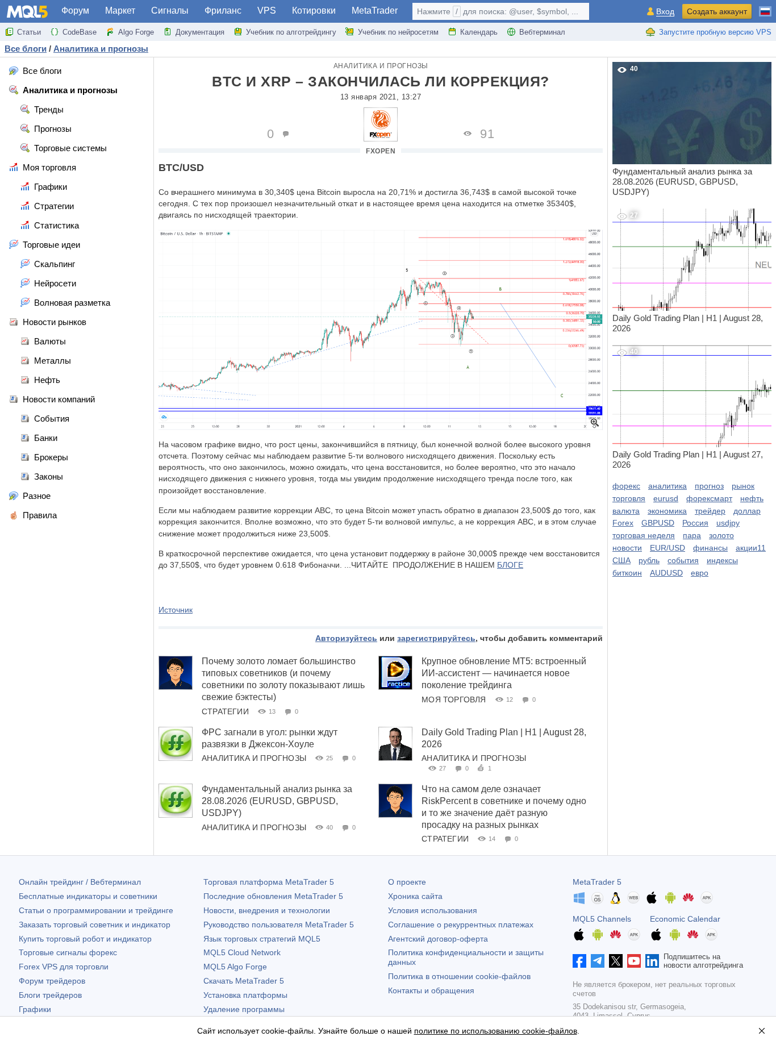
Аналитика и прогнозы (380, 66)
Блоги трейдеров (50, 995)
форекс (626, 485)
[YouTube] (634, 961)
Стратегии (225, 711)
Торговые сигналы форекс (68, 952)
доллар (747, 510)
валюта (626, 510)
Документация (200, 32)
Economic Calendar (685, 918)
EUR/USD (667, 547)
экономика (667, 510)
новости (627, 547)
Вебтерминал (542, 32)
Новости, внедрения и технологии (266, 910)
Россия (695, 522)
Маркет (120, 10)
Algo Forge (136, 32)
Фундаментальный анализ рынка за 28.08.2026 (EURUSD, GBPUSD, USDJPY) (277, 801)
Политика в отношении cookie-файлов (459, 976)
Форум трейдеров (52, 980)
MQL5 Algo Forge (235, 966)
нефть (752, 498)
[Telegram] (597, 961)
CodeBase (79, 32)
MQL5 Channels (602, 918)
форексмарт (709, 498)
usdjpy (728, 522)
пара (692, 535)
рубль (649, 560)
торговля (628, 498)
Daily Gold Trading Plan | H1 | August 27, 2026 (687, 408)
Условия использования (432, 910)
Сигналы (170, 10)
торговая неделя (643, 535)
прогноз (709, 485)
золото (721, 535)
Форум (75, 10)
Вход (665, 11)
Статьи (29, 32)
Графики (35, 1009)
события (683, 560)
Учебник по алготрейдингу (291, 32)
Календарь (479, 32)
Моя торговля (454, 699)
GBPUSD (657, 522)
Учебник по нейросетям (398, 32)
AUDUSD (666, 572)
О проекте (407, 881)
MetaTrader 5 (597, 881)
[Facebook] (579, 961)
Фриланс (223, 10)
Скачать (243, 980)
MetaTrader (375, 10)
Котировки (314, 10)
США (621, 560)
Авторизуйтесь (346, 638)
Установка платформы (245, 995)
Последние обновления (273, 896)
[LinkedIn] (652, 961)
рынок (743, 485)
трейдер (710, 510)
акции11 (751, 547)
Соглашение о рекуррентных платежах (460, 924)
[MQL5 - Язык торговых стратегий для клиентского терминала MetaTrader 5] (27, 11)
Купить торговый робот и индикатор (85, 938)
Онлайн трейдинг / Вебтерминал (80, 881)
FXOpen (380, 151)
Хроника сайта (415, 896)
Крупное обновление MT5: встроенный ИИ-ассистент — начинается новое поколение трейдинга (504, 673)
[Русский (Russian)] (765, 7)
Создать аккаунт (717, 11)
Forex (622, 522)
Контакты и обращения (431, 990)
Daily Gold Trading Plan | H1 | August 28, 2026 (687, 272)
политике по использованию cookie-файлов (495, 1030)
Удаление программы (244, 1009)
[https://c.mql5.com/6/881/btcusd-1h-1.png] (380, 329)
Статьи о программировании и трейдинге (96, 910)
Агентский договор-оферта (438, 938)
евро (699, 572)
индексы (722, 560)
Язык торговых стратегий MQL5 (261, 938)
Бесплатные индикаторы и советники (88, 896)
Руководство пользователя (278, 924)
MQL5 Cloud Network (242, 952)
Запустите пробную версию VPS (715, 32)
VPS (266, 10)
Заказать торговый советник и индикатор (94, 924)
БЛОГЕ (510, 564)
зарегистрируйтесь (436, 638)
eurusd (665, 498)
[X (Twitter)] (616, 961)
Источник (175, 609)
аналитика (667, 485)
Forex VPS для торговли (64, 966)
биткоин (627, 572)
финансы (710, 547)
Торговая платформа (268, 881)
